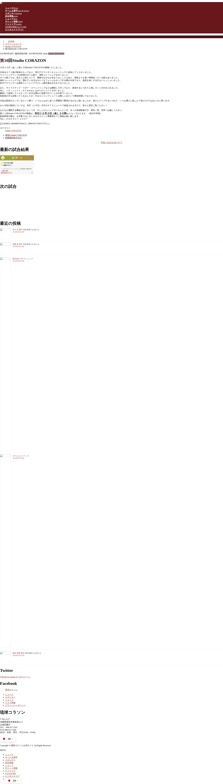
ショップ (9, 700)
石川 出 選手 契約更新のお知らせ (26, 230)
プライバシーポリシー (15, 705)
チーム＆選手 (11, 757)
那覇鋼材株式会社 (13, 138)
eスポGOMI (10, 773)
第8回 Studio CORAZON (16, 135)
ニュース (9, 694)
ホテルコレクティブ (21, 456)
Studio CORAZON (56, 53)
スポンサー (10, 697)
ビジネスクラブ (12, 776)
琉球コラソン (11, 690)
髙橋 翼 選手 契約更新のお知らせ (26, 244)
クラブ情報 (10, 703)
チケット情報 (11, 768)
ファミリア (10, 771)
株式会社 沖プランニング (23, 259)
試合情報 (9, 763)
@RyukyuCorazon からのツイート (15, 677)
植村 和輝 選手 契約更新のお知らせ (27, 653)
